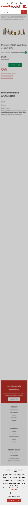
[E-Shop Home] (11, 7)
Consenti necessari (14, 496)
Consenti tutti (14, 500)
